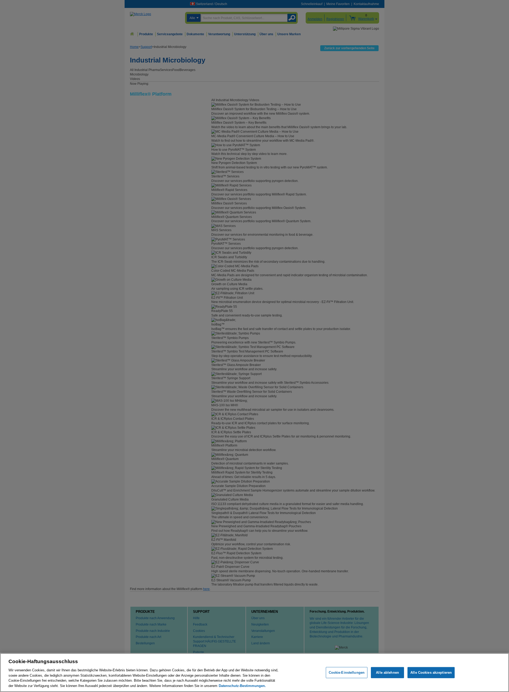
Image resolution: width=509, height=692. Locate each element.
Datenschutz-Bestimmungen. (242, 685)
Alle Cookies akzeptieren (431, 673)
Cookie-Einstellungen (347, 673)
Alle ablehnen (387, 673)
